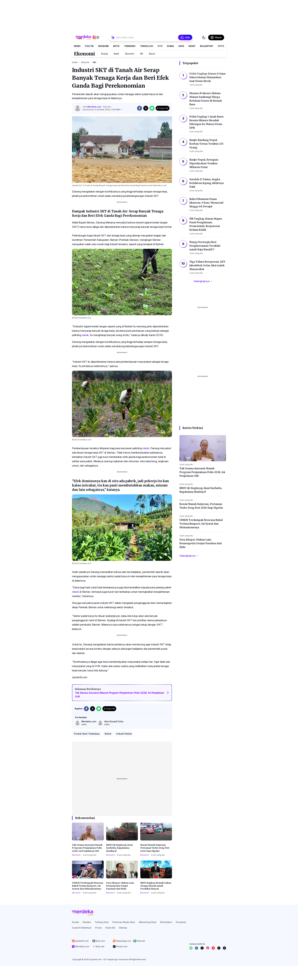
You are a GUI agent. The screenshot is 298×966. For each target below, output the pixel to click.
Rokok (108, 733)
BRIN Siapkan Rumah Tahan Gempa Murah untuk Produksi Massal (155, 885)
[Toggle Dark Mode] (204, 37)
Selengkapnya (202, 281)
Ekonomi (103, 46)
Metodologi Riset (147, 922)
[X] (202, 948)
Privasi (98, 927)
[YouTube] (213, 948)
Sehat (192, 46)
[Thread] (224, 948)
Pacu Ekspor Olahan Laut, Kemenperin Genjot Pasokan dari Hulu (120, 885)
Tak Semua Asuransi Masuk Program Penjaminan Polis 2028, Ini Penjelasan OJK (87, 848)
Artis (116, 46)
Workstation (166, 922)
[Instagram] (207, 948)
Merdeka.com (94, 107)
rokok (85, 335)
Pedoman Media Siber (123, 922)
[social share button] (139, 108)
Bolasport (206, 46)
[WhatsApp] (190, 948)
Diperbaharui (101, 109)
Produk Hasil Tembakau (87, 733)
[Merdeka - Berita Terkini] (87, 37)
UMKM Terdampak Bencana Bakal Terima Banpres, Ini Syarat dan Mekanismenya (87, 885)
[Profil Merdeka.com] (77, 108)
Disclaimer (181, 922)
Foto (221, 46)
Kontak (75, 922)
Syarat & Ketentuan (81, 927)
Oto (160, 46)
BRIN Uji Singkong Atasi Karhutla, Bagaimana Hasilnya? (119, 848)
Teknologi (146, 46)
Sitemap (123, 927)
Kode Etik (110, 927)
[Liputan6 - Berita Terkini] (82, 912)
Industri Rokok (124, 733)
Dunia (170, 46)
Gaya (181, 46)
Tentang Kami (102, 922)
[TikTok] (218, 948)
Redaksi (87, 922)
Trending (129, 46)
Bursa (152, 53)
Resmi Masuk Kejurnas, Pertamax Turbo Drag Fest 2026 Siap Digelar (154, 848)
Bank (116, 53)
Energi (104, 53)
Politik (89, 46)
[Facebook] (196, 948)
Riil (141, 53)
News (77, 46)
